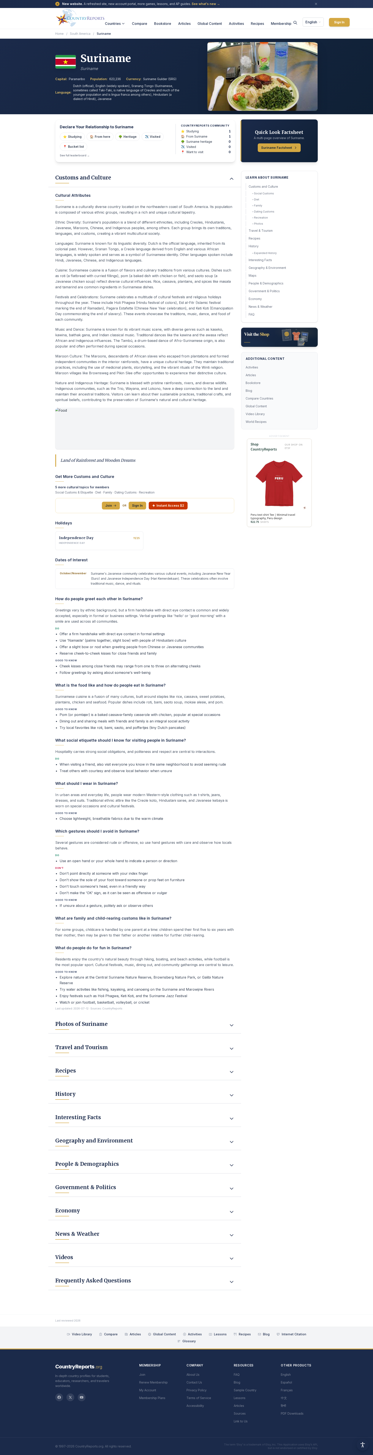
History (254, 246)
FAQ (251, 314)
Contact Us (194, 1382)
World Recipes (256, 422)
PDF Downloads (292, 1413)
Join (108, 505)
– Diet (255, 199)
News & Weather (260, 306)
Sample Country (245, 1390)
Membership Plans (152, 1398)
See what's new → (206, 4)
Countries (113, 23)
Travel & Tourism (261, 230)
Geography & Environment (267, 268)
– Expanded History (264, 253)
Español (286, 1382)
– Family (257, 205)
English (311, 22)
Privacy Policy (196, 1390)
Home (59, 33)
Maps (252, 275)
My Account (147, 1390)
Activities (236, 23)
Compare (139, 23)
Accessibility (195, 1405)
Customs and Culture (263, 186)
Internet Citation (294, 1334)
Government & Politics (264, 291)
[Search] (295, 23)
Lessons (220, 1334)
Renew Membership (153, 1382)
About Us (192, 1374)
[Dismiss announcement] (316, 3)
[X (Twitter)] (70, 1397)
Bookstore (162, 23)
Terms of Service (198, 1398)
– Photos (257, 223)
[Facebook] (59, 1397)
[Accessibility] (363, 1445)
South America (80, 33)
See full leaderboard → (75, 155)
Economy (255, 299)
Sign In (339, 22)
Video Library (255, 414)
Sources (240, 1413)
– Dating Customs (263, 211)
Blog (249, 390)
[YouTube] (81, 1397)
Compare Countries (259, 398)
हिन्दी (283, 1405)
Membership (281, 23)
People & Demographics (266, 283)
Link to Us (241, 1421)
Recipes (257, 23)
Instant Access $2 (170, 505)
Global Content (210, 23)
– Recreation (260, 217)
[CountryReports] (80, 16)
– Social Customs (263, 193)
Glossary (189, 1341)
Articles (184, 23)
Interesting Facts (260, 260)
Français (287, 1390)
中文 (284, 1398)
